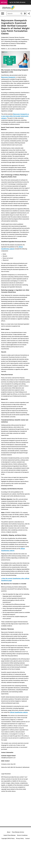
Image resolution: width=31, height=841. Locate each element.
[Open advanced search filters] (25, 13)
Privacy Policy (20, 838)
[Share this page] (29, 13)
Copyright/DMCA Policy (8, 838)
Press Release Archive (18, 832)
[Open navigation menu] (2, 13)
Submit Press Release (10, 835)
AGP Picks (4, 2)
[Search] (21, 13)
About (8, 832)
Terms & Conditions (22, 835)
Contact (27, 838)
